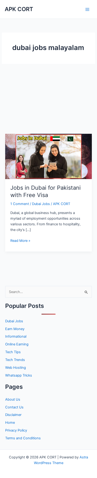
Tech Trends (15, 360)
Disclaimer (13, 415)
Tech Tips (13, 352)
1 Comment (19, 204)
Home (10, 422)
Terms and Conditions (23, 438)
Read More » (20, 240)
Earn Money (14, 329)
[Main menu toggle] (87, 9)
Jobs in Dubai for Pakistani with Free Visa (45, 191)
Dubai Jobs (41, 204)
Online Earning (16, 344)
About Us (12, 399)
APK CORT (19, 9)
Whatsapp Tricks (18, 375)
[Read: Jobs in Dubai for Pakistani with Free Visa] (48, 156)
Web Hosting (15, 367)
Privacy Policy (16, 430)
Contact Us (14, 407)
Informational (15, 336)
